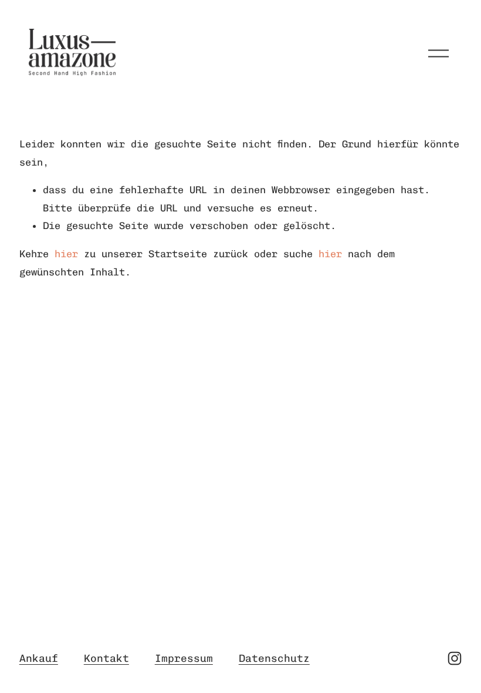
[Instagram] (455, 658)
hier (66, 254)
